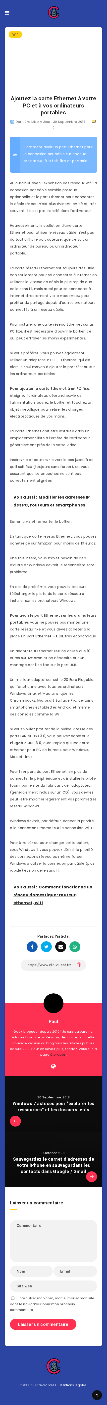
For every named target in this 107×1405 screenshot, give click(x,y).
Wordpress (47, 1385)
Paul (53, 1021)
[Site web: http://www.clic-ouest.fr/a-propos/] (53, 1066)
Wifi (15, 34)
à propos (58, 1054)
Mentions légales (73, 1385)
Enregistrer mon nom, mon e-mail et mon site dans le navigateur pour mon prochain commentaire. (52, 1304)
